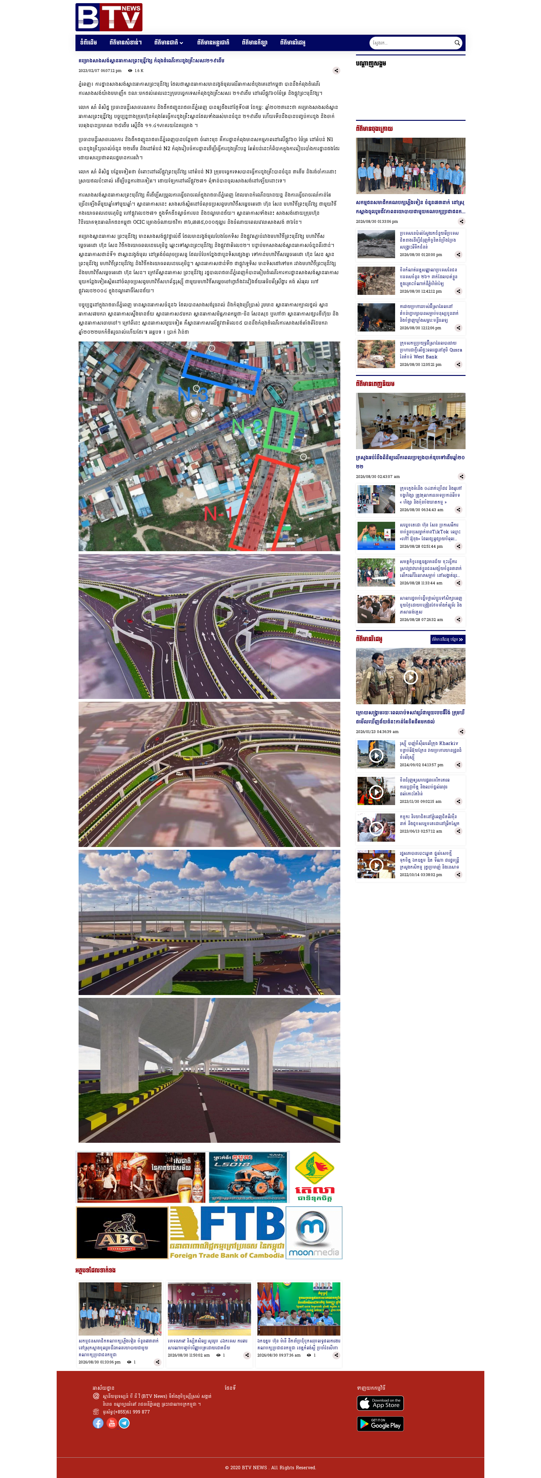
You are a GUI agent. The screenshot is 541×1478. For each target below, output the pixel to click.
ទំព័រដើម (88, 43)
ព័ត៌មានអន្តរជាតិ (213, 43)
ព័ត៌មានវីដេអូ (293, 43)
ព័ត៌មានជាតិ (166, 43)
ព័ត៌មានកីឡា (255, 43)
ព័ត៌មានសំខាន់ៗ (126, 43)
